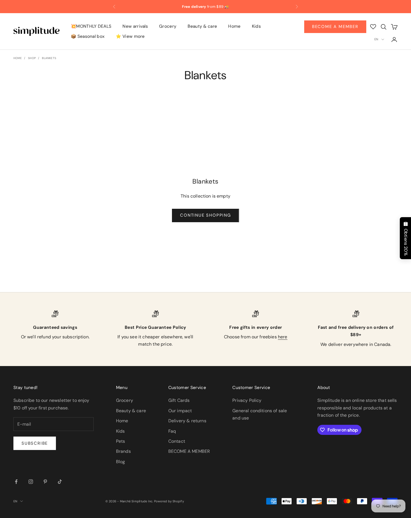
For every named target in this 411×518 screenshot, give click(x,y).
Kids (256, 26)
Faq (172, 431)
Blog (120, 462)
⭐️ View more (130, 36)
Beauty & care (202, 26)
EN (376, 39)
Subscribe (35, 443)
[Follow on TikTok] (60, 481)
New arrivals (135, 26)
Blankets (49, 58)
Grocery (167, 26)
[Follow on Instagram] (31, 481)
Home (234, 26)
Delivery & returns (187, 421)
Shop (32, 58)
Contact (176, 441)
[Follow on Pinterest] (45, 481)
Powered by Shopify (169, 501)
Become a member (335, 26)
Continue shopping (205, 215)
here (282, 337)
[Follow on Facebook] (16, 481)
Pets (120, 441)
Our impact (180, 411)
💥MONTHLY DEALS (91, 26)
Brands (123, 451)
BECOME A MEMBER (189, 451)
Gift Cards (179, 400)
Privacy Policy (246, 400)
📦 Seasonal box (88, 36)
